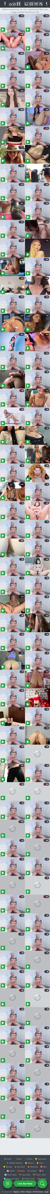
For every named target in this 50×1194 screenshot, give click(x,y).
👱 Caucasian (40, 1159)
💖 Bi (41, 1171)
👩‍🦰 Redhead (32, 1167)
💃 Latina (28, 1159)
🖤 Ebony (18, 1159)
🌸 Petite (11, 1171)
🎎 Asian (7, 1159)
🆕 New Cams (10, 1175)
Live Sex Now (25, 1183)
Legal (46, 1192)
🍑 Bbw (43, 1167)
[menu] (7, 1183)
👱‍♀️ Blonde (7, 1167)
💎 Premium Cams (11, 1179)
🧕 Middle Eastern (14, 1163)
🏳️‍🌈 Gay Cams (24, 1175)
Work (23, 1192)
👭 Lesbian (32, 1171)
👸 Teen (39, 1163)
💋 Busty (21, 1171)
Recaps (28, 1192)
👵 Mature (29, 1163)
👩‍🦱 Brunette (19, 1167)
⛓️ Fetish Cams (28, 1179)
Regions (17, 1192)
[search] (42, 1183)
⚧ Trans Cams (39, 1175)
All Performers (38, 1192)
